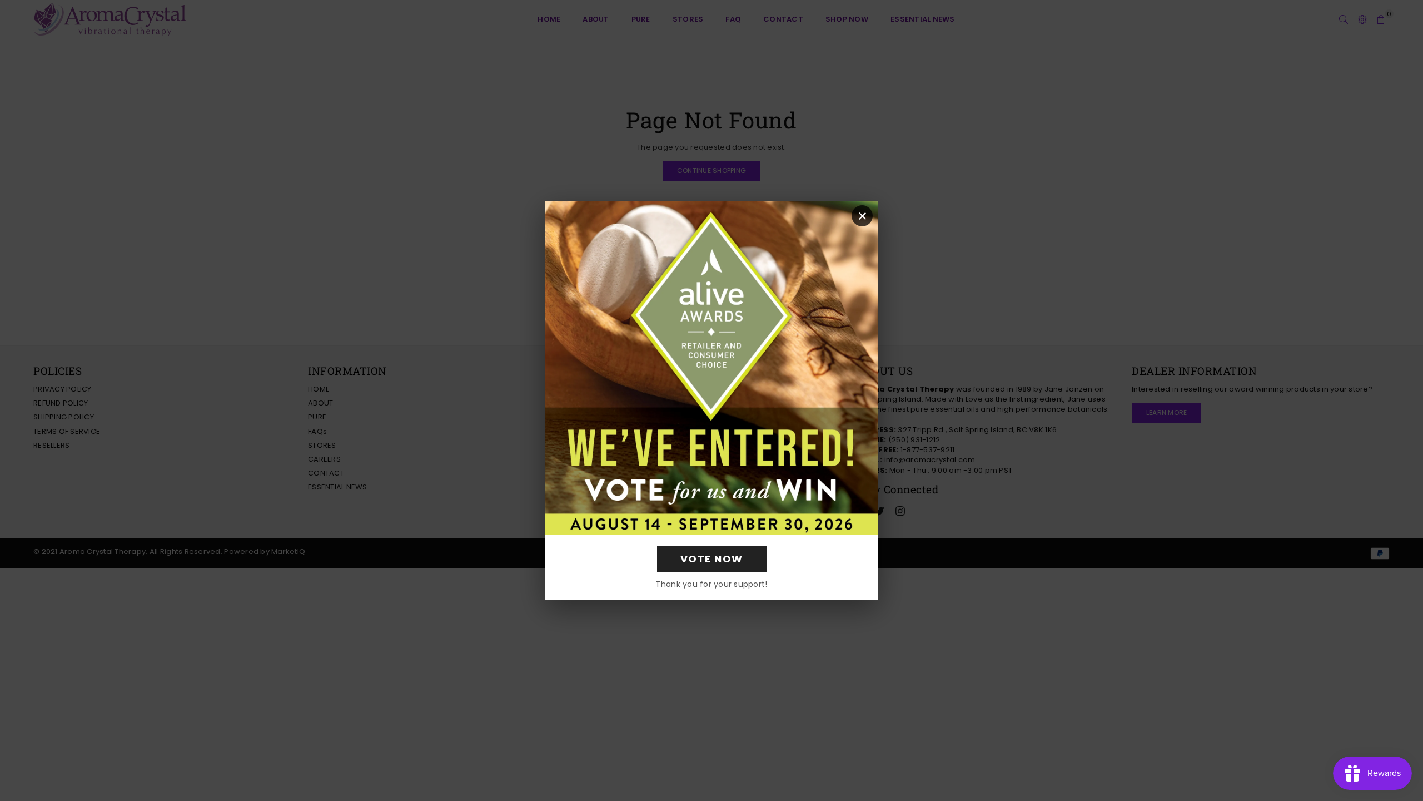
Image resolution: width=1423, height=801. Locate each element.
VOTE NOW (711, 559)
